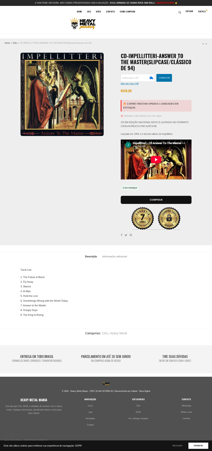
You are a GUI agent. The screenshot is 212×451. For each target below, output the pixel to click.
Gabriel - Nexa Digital (140, 391)
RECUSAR (177, 446)
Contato (110, 11)
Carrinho (186, 418)
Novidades (90, 418)
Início (7, 43)
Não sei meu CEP (130, 83)
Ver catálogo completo (138, 418)
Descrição (91, 256)
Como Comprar (127, 11)
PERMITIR (198, 446)
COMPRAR (156, 199)
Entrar (189, 11)
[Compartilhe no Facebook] (121, 235)
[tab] (91, 256)
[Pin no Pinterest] (131, 235)
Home (79, 11)
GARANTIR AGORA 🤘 (166, 3)
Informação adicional (114, 256)
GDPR (78, 445)
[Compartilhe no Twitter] (126, 235)
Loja (90, 412)
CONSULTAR (164, 77)
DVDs (98, 11)
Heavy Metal (118, 333)
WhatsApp (186, 406)
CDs (89, 11)
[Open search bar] (179, 12)
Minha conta (186, 412)
